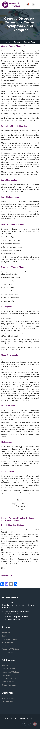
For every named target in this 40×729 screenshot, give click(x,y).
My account (7, 705)
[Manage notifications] (35, 724)
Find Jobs (6, 665)
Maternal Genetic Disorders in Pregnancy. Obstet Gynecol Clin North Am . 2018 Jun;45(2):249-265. (20, 561)
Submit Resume (8, 682)
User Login (6, 675)
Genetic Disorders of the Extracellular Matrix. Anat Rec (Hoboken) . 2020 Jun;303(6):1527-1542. (20, 547)
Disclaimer (6, 636)
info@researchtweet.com (15, 613)
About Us (6, 633)
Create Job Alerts (9, 685)
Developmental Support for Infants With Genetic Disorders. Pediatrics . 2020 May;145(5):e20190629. (20, 536)
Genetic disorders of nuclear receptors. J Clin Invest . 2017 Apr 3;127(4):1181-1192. (20, 542)
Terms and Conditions (11, 639)
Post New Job (8, 698)
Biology (17, 42)
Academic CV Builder (10, 649)
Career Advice (7, 652)
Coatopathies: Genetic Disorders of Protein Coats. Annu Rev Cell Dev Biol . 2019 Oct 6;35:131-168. (20, 554)
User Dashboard (9, 678)
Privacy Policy (7, 642)
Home (7, 42)
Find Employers (8, 669)
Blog (4, 646)
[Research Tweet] (11, 4)
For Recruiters (8, 702)
